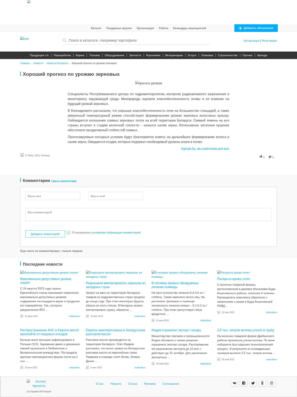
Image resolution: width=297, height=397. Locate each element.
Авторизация (251, 40)
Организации (145, 28)
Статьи (132, 383)
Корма (80, 55)
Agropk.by (188, 148)
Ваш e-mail (98, 196)
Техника (94, 55)
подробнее (74, 316)
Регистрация (269, 40)
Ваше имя (34, 196)
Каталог (96, 28)
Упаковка (207, 55)
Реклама (150, 383)
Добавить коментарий (45, 233)
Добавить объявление (258, 28)
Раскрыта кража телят (233, 279)
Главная (25, 63)
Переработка (62, 55)
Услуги (192, 55)
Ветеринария (174, 55)
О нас (100, 383)
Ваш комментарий (40, 212)
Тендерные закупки (119, 28)
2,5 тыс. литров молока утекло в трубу (245, 330)
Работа (163, 28)
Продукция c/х (39, 55)
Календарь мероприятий (189, 28)
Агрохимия (153, 55)
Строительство (228, 55)
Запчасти (135, 55)
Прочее (247, 55)
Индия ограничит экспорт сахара (176, 330)
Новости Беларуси (57, 63)
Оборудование (114, 55)
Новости (38, 63)
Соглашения (170, 383)
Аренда (262, 55)
